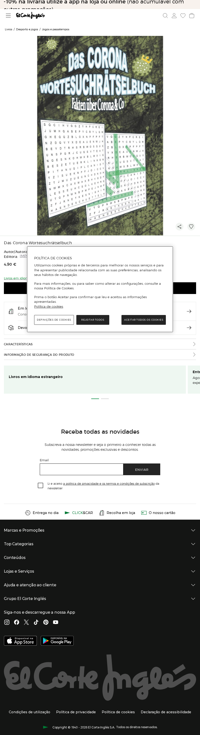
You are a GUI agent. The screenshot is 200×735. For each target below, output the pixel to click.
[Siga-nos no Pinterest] (46, 622)
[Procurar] (165, 15)
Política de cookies (48, 306)
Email (44, 460)
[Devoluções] (189, 328)
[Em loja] (189, 311)
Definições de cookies (54, 319)
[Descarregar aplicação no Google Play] (57, 641)
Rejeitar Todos (92, 319)
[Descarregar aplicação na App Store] (20, 641)
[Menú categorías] (8, 15)
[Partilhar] (179, 227)
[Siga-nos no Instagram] (7, 622)
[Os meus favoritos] (182, 15)
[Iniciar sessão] (174, 15)
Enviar (142, 469)
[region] (100, 289)
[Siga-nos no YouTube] (56, 622)
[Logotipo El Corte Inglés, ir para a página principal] (30, 15)
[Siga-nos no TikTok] (36, 622)
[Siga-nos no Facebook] (17, 622)
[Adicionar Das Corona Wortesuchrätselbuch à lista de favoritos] (191, 227)
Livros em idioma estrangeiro (36, 377)
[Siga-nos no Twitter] (26, 622)
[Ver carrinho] (191, 15)
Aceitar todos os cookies (143, 319)
